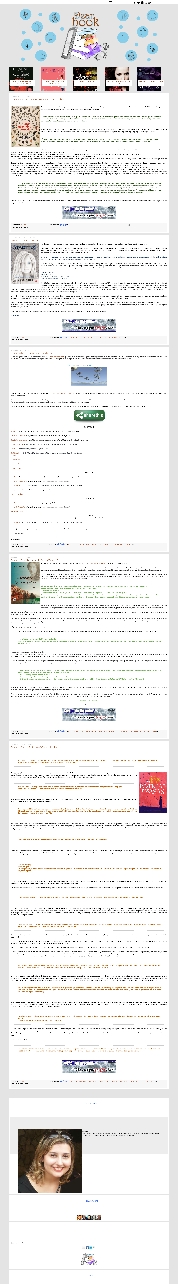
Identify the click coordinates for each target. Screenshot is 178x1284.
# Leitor (98, 544)
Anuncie (41, 2)
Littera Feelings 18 (55, 393)
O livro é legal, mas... (18, 459)
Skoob (13, 431)
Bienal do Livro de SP (57, 357)
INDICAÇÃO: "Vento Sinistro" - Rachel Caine (118, 82)
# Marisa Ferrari (110, 731)
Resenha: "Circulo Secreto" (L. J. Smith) (151, 81)
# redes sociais (125, 544)
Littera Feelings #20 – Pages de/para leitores (32, 353)
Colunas (56, 2)
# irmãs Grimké (110, 1081)
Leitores (13, 449)
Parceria (33, 2)
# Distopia (74, 337)
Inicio (16, 2)
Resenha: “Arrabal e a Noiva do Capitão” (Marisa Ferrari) (37, 560)
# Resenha (123, 225)
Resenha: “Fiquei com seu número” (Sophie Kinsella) (55, 82)
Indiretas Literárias (17, 464)
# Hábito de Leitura (75, 544)
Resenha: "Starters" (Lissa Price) (26, 240)
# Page (117, 544)
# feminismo (99, 1081)
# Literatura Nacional (95, 731)
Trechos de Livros (17, 511)
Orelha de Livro (16, 468)
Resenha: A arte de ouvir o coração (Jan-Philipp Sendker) (37, 99)
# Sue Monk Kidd (149, 1081)
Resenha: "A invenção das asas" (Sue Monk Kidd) (34, 747)
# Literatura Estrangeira (110, 225)
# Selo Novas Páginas (148, 731)
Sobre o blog (24, 2)
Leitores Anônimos (17, 444)
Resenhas (49, 2)
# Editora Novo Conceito (88, 337)
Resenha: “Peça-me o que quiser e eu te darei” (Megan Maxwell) (22, 82)
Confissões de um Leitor (19, 440)
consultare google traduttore (98, 563)
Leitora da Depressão (18, 436)
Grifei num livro (16, 453)
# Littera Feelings (108, 544)
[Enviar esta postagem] (128, 225)
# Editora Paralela (78, 225)
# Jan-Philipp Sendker (93, 225)
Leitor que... (15, 455)
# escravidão (90, 1081)
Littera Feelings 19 (67, 393)
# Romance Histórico (132, 731)
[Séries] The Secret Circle (86, 81)
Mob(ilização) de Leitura (19, 490)
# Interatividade (89, 544)
